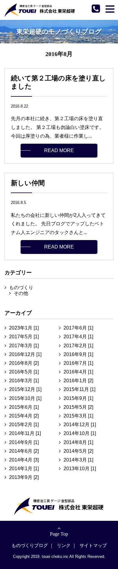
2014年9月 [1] (24, 442)
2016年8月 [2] (24, 363)
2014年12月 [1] (80, 424)
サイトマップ (93, 545)
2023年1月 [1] (24, 327)
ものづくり (21, 287)
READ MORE (59, 150)
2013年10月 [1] (80, 468)
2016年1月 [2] (78, 380)
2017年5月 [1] (24, 336)
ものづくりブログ (29, 545)
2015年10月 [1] (25, 398)
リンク (63, 545)
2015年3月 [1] (78, 415)
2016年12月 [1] (25, 354)
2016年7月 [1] (78, 363)
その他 (21, 293)
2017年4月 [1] (78, 336)
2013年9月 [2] (24, 477)
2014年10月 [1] (80, 433)
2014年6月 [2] (24, 451)
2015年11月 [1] (79, 389)
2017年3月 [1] (24, 345)
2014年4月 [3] (24, 459)
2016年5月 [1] (24, 371)
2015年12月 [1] (25, 389)
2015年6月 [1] (24, 407)
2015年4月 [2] (24, 415)
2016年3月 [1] (24, 380)
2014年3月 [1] (78, 459)
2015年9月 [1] (78, 398)
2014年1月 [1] (24, 468)
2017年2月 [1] (78, 345)
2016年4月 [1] (78, 371)
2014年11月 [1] (25, 433)
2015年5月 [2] (78, 407)
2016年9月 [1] (78, 354)
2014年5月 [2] (78, 451)
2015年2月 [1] (24, 424)
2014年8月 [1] (78, 442)
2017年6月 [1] (78, 327)
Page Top (59, 533)
